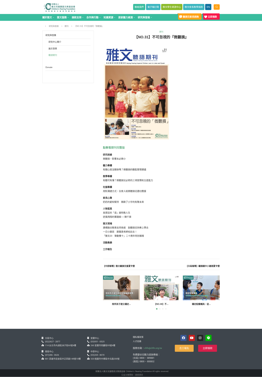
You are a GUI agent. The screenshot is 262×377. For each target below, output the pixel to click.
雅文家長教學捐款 (194, 7)
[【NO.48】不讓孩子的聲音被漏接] (161, 287)
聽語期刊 (53, 55)
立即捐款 (212, 16)
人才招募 (137, 341)
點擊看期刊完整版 (114, 147)
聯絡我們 (139, 7)
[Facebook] (183, 338)
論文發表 (53, 48)
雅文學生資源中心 (172, 7)
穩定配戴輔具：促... (201, 304)
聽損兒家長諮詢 (191, 16)
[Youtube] (192, 338)
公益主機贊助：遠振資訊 (132, 375)
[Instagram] (200, 338)
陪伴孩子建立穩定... (121, 304)
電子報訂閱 (153, 7)
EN (208, 7)
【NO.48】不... (161, 304)
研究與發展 (54, 26)
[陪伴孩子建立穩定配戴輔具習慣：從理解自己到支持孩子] (121, 287)
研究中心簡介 (55, 42)
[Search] (217, 7)
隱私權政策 (138, 337)
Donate (48, 67)
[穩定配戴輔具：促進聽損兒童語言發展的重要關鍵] (201, 287)
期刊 (67, 26)
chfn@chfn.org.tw (153, 348)
